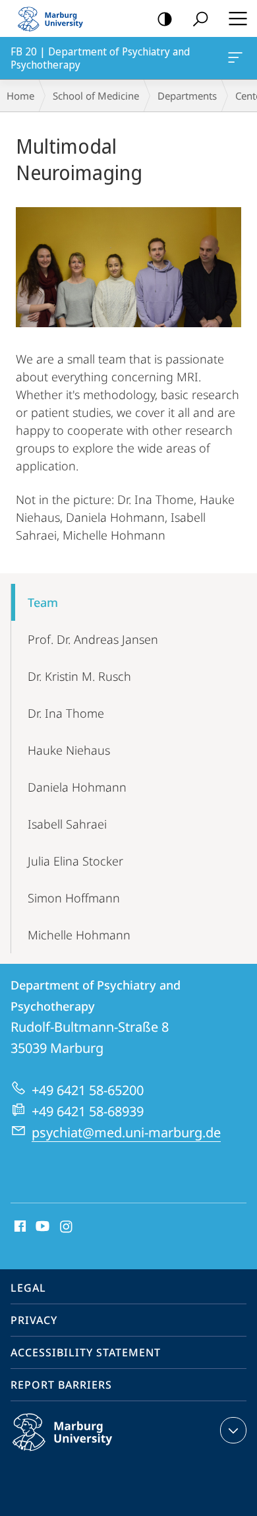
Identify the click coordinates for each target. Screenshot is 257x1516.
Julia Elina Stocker (75, 861)
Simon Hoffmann (74, 898)
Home (20, 95)
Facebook (19, 1227)
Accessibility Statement (86, 1352)
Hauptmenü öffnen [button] (237, 18)
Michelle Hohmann (79, 935)
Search (200, 18)
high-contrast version (165, 18)
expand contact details (233, 1430)
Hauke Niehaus (69, 750)
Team (43, 602)
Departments (187, 95)
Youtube (41, 1227)
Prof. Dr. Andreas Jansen (93, 639)
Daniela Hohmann (77, 787)
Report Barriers (61, 1384)
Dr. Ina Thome (66, 713)
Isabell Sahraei (67, 824)
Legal (28, 1287)
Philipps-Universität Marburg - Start (56, 18)
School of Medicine (96, 95)
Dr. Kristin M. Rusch (79, 676)
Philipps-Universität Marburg (88, 1453)
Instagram (67, 1227)
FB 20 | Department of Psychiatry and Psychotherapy (237, 58)
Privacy (34, 1320)
